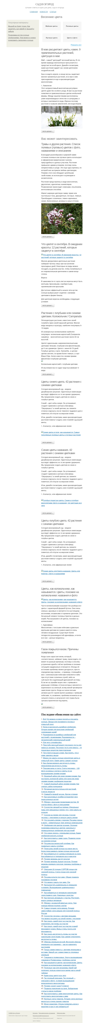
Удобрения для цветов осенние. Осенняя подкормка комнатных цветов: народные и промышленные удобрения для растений (59, 828)
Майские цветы (52, 26)
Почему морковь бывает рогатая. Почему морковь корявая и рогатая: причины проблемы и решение (61, 864)
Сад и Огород (44, 4)
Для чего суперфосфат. (52, 742)
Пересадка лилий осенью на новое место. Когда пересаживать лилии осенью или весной (60, 849)
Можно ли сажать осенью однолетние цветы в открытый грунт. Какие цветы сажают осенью (60, 759)
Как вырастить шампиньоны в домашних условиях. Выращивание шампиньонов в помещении (59, 887)
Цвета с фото (72, 38)
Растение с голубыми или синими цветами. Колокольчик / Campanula (61, 314)
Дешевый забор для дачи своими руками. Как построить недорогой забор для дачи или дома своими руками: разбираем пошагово (61, 778)
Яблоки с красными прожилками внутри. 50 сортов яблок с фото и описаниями (60, 803)
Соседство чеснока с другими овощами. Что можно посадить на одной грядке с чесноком (61, 917)
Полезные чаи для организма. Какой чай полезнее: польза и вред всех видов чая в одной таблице (60, 970)
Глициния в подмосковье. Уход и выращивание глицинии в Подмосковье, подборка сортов (61, 958)
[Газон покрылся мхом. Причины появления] (61, 704)
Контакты (35, 1013)
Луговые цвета (51, 38)
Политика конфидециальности (41, 1015)
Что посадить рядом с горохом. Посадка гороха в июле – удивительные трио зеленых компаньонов (61, 821)
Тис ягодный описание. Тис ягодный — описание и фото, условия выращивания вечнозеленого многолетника (58, 980)
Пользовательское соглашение (47, 1013)
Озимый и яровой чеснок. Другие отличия (61, 794)
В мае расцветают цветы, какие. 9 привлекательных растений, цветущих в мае (60, 53)
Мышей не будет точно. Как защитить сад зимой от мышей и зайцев (21, 28)
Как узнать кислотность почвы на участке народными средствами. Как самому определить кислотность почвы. (60, 936)
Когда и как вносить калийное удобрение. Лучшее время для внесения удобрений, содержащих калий (58, 729)
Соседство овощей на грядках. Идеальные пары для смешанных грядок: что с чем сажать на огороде (61, 810)
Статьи (53, 11)
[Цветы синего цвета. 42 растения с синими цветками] (61, 433)
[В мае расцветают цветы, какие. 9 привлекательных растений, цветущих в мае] (61, 117)
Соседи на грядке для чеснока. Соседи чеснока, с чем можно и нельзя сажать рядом (59, 816)
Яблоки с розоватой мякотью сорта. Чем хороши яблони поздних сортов (59, 904)
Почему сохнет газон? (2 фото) (56, 986)
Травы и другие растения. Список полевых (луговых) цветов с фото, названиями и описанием (60, 147)
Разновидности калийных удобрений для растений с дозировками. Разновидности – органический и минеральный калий (58, 737)
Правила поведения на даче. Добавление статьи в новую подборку (59, 989)
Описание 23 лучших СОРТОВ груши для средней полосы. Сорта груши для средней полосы (59, 872)
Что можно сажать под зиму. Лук (57, 882)
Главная (34, 11)
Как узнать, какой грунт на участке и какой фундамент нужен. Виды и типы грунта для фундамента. (59, 929)
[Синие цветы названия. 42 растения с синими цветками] (61, 503)
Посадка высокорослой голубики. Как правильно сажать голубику (57, 844)
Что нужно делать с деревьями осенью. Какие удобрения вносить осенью (61, 834)
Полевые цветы (72, 26)
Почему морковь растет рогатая (57, 859)
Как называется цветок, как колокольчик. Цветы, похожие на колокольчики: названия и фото (61, 963)
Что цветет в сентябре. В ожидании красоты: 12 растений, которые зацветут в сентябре (61, 247)
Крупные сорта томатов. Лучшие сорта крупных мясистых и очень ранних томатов (61, 1000)
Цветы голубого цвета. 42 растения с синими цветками (61, 522)
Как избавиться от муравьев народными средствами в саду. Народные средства (59, 893)
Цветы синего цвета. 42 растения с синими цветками (61, 383)
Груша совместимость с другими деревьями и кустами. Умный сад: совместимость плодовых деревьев (61, 952)
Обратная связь (61, 1013)
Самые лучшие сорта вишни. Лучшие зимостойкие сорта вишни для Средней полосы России (60, 911)
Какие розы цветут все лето (55, 975)
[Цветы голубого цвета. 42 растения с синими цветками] (61, 572)
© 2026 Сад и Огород (14, 1013)
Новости (44, 11)
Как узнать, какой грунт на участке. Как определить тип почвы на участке (58, 922)
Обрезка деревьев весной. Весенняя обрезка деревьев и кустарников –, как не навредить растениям (61, 944)
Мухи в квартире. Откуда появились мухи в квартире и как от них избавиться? (60, 1005)
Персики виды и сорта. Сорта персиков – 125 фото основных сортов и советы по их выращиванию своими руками (60, 771)
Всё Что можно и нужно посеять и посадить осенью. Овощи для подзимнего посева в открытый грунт (59, 721)
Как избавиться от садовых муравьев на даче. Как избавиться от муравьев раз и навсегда (61, 855)
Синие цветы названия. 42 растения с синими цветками (58, 451)
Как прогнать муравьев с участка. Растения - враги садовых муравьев (60, 899)
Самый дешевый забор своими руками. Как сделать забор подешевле (60, 785)
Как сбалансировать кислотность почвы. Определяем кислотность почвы (58, 764)
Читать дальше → (47, 131)
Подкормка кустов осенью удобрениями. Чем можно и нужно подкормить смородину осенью (22, 37)
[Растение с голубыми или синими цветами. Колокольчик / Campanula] (61, 361)
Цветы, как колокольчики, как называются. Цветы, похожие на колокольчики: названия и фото (60, 592)
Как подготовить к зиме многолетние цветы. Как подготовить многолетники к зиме (61, 994)
